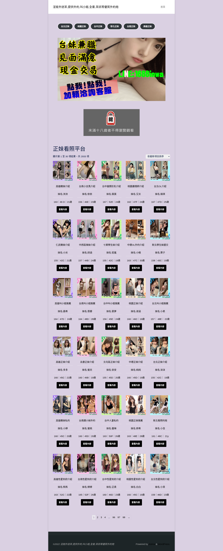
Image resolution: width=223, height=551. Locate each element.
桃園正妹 (82, 26)
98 (124, 517)
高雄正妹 (147, 26)
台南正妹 (131, 26)
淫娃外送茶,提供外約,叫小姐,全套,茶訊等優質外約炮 (85, 6)
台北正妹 (65, 26)
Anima (151, 544)
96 (114, 517)
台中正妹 (98, 26)
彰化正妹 (114, 26)
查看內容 (63, 209)
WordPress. (164, 544)
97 (119, 517)
